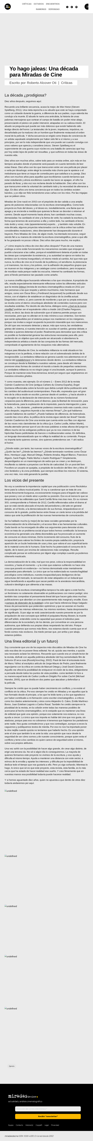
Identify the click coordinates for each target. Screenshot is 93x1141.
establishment (23, 360)
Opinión (12, 1066)
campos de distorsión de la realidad (24, 603)
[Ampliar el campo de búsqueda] (88, 7)
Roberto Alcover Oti (41, 83)
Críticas (66, 83)
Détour (22, 287)
